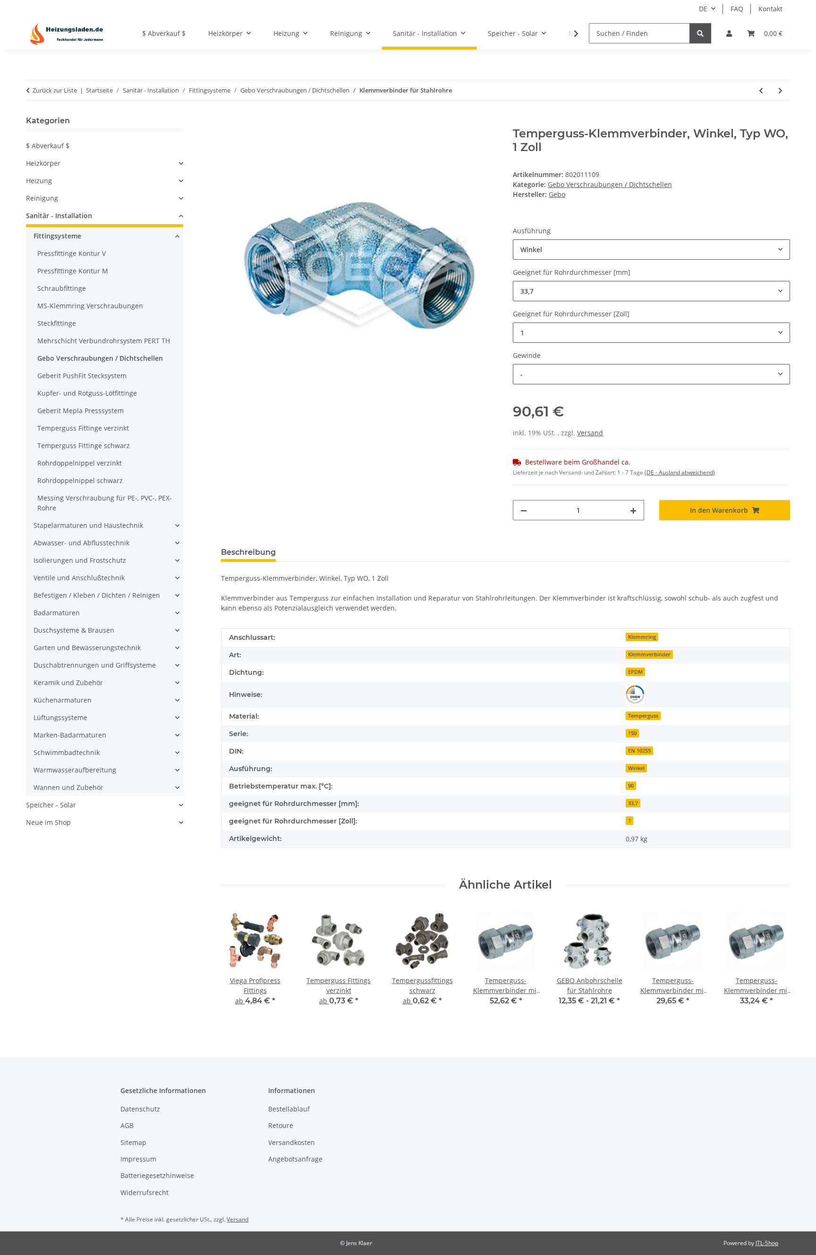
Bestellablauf (289, 1108)
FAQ (737, 8)
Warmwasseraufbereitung (75, 769)
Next (774, 963)
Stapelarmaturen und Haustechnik (88, 525)
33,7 (633, 803)
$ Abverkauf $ (47, 145)
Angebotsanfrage (295, 1158)
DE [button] (703, 8)
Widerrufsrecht (144, 1192)
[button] (729, 33)
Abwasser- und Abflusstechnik (81, 542)
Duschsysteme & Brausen (74, 630)
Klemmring (642, 637)
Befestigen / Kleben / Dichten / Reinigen (97, 595)
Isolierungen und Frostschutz (80, 560)
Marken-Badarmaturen (70, 734)
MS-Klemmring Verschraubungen (90, 305)
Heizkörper (43, 163)
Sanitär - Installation (59, 215)
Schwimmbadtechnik (67, 752)
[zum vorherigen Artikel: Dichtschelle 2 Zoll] (761, 90)
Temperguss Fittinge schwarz (83, 445)
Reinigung (42, 198)
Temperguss (643, 715)
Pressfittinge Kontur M (72, 270)
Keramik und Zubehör (68, 682)
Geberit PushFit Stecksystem (82, 375)
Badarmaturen (57, 612)
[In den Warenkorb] (228, 122)
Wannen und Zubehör (68, 787)
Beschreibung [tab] (248, 552)
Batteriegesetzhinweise (157, 1175)
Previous (236, 963)
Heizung (39, 180)
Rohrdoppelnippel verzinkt (79, 462)
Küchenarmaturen (63, 699)
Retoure (280, 1125)
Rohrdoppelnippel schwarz (80, 480)
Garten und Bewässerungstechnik (87, 647)
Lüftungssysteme (60, 717)
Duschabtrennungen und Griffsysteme (95, 665)
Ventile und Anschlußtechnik (79, 577)
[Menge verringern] (523, 510)
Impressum (138, 1158)
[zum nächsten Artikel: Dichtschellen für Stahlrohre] (780, 90)
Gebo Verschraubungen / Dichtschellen (610, 184)
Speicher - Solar (51, 804)
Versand (590, 432)
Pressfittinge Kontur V (71, 253)
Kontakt (770, 8)
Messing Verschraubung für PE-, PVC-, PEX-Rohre (104, 502)
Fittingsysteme (57, 235)
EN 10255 (639, 750)
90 (631, 785)
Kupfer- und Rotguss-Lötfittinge (87, 393)
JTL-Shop (767, 1243)
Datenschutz (140, 1108)
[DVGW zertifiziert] (635, 694)
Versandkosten (291, 1142)
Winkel (636, 768)
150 (632, 733)
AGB (127, 1125)
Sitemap (133, 1142)
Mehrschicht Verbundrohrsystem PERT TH (103, 340)
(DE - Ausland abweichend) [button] (680, 472)
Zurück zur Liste (55, 90)
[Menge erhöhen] (633, 510)
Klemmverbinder (649, 654)
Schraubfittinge (61, 288)
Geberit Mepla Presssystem (80, 410)
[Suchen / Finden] (700, 33)
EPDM (635, 672)
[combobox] (651, 249)
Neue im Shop (48, 822)
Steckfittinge (56, 323)
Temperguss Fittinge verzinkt (83, 428)
